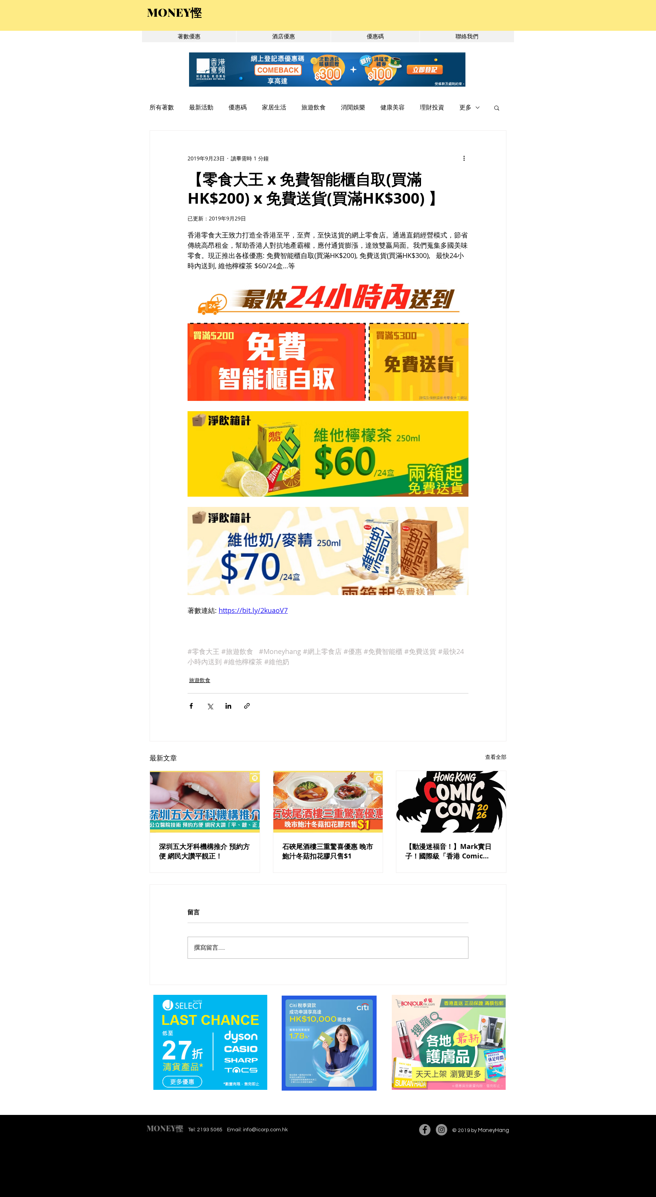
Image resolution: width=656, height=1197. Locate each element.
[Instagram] (441, 1129)
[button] (496, 107)
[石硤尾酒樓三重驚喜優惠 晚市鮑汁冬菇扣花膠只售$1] (328, 802)
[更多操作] (463, 158)
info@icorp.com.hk (265, 1129)
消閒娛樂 (353, 107)
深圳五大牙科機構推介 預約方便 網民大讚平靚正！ (204, 851)
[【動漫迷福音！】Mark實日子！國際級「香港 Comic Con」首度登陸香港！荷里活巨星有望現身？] (451, 802)
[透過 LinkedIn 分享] (228, 705)
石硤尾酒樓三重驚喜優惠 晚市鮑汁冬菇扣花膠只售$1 (327, 851)
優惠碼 (238, 107)
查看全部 (495, 756)
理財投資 (432, 107)
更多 (465, 107)
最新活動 (201, 107)
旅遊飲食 (313, 107)
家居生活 (274, 107)
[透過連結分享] (247, 705)
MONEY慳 (165, 1128)
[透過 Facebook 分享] (191, 705)
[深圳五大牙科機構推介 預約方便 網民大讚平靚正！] (205, 802)
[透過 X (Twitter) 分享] (209, 705)
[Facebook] (424, 1129)
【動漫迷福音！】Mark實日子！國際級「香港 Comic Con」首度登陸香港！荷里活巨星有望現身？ (449, 851)
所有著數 (162, 107)
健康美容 (392, 107)
